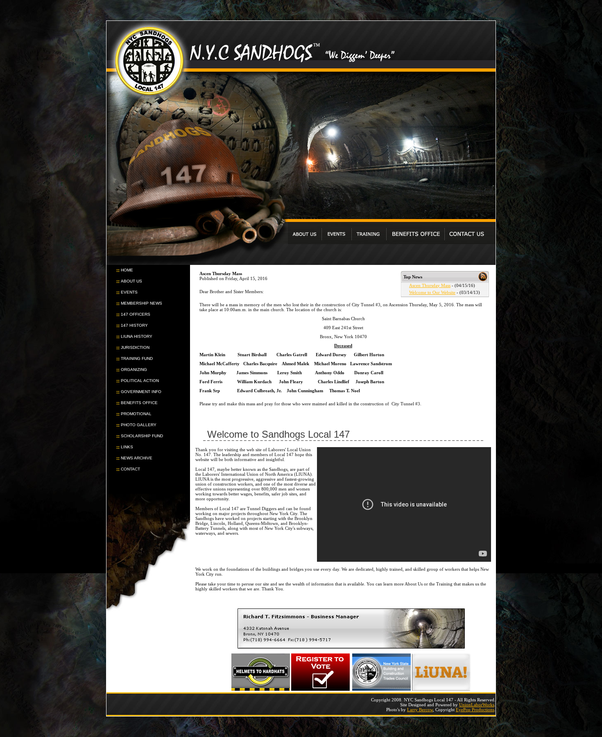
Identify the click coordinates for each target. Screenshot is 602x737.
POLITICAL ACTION (140, 380)
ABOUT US (131, 281)
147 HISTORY (134, 325)
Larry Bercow (420, 709)
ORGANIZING (134, 369)
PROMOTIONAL (136, 413)
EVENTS (129, 292)
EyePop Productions (475, 709)
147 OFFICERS (135, 314)
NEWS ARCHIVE (136, 458)
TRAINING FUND (137, 358)
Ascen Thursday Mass (429, 285)
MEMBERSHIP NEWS (141, 303)
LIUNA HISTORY (136, 336)
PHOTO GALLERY (138, 425)
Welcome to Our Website (432, 292)
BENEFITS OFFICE (139, 402)
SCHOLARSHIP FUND (142, 436)
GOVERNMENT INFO (141, 391)
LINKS (127, 447)
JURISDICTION (135, 347)
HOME (127, 270)
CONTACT (130, 469)
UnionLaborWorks (476, 704)
